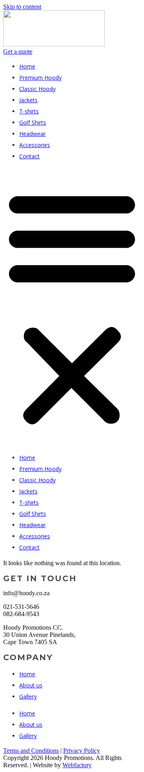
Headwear (32, 133)
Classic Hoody (37, 89)
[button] (72, 307)
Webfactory (77, 765)
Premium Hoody (40, 77)
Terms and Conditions (31, 750)
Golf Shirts (32, 122)
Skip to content (22, 6)
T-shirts (29, 111)
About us (30, 685)
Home (27, 66)
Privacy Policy (81, 750)
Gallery (28, 696)
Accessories (34, 145)
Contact (29, 156)
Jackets (28, 100)
